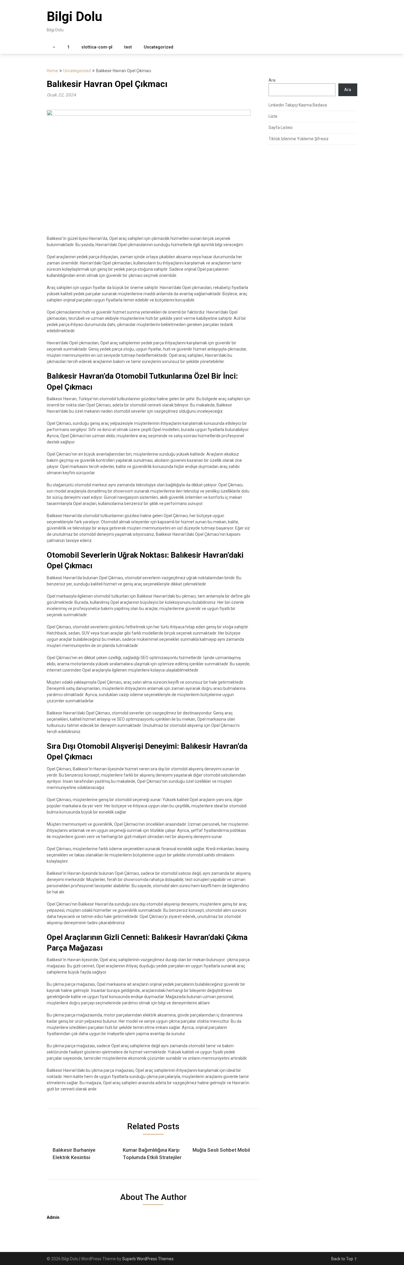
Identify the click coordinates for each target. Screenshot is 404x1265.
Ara (272, 80)
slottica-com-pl (96, 47)
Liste (273, 116)
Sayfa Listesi (281, 127)
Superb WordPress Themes (148, 1258)
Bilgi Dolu (74, 16)
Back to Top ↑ (344, 1258)
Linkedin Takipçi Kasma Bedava (298, 105)
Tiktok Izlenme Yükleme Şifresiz (299, 138)
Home (52, 70)
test (128, 47)
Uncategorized (158, 47)
